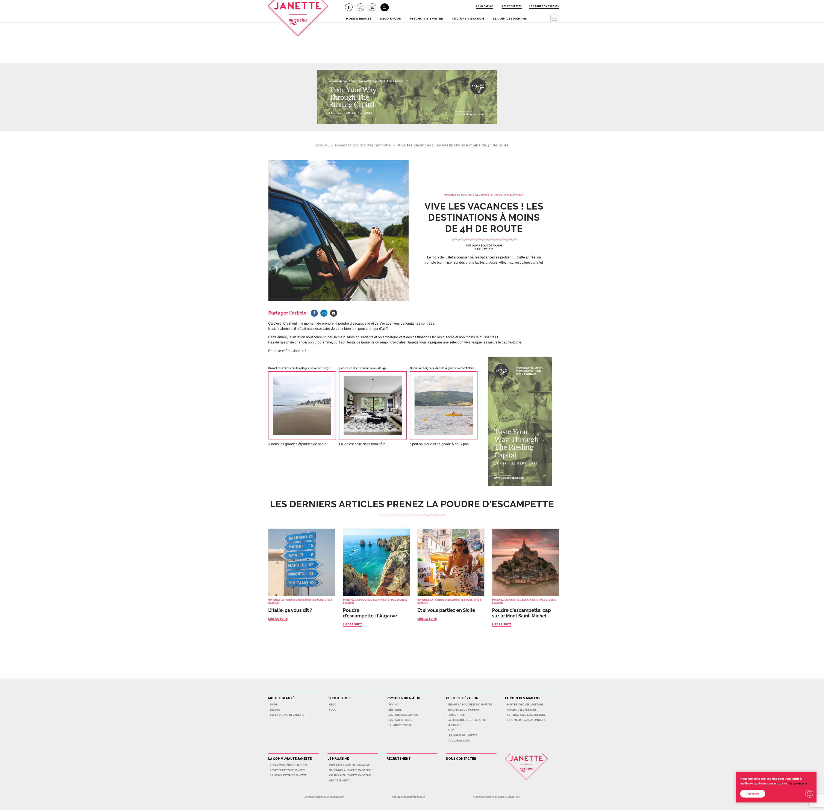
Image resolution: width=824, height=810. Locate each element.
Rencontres (456, 714)
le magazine (484, 6)
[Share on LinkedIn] (323, 313)
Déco (332, 704)
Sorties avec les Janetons (525, 704)
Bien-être (394, 709)
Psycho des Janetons (521, 709)
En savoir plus (798, 783)
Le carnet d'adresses (544, 6)
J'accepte (753, 794)
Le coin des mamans (510, 18)
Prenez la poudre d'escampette (363, 145)
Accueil (322, 145)
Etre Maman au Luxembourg (526, 720)
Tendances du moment (463, 709)
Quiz (451, 730)
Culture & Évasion (468, 18)
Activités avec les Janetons (526, 714)
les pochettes (512, 6)
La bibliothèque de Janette (467, 720)
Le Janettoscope (400, 725)
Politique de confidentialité (408, 796)
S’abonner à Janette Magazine (350, 770)
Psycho (393, 704)
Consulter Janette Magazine (349, 765)
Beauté (275, 709)
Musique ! (454, 725)
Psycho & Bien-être (426, 18)
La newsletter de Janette (288, 775)
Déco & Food (390, 18)
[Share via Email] (333, 313)
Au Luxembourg (459, 740)
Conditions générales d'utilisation (324, 796)
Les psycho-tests (400, 720)
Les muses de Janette (462, 735)
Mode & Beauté (358, 18)
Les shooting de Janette (287, 714)
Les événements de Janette (288, 765)
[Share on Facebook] (314, 313)
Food (332, 709)
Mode (273, 704)
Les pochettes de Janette (287, 770)
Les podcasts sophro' (403, 714)
